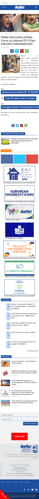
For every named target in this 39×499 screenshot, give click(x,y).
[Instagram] (28, 489)
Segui (7, 155)
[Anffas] (29, 449)
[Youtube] (36, 489)
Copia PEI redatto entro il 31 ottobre (20, 98)
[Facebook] (24, 489)
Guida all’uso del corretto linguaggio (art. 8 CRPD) (19, 276)
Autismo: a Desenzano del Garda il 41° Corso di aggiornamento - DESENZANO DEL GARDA (23, 306)
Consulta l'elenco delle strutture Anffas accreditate (19, 201)
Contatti (8, 482)
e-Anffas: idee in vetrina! (12, 220)
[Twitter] (32, 489)
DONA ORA (19, 436)
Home (2, 482)
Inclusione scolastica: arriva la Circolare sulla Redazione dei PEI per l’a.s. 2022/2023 (24, 141)
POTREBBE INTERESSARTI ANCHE (13, 134)
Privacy (21, 482)
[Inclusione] (5, 141)
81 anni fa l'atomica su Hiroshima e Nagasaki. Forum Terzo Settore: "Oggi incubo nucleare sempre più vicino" (22, 392)
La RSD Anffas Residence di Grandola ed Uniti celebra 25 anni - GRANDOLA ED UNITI (24, 316)
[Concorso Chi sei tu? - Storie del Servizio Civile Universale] (5, 363)
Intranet (27, 482)
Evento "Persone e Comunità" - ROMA (23, 332)
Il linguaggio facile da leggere (14, 238)
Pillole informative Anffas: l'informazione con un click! (19, 258)
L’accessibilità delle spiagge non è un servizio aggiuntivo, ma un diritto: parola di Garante (24, 382)
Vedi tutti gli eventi (32, 351)
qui (8, 115)
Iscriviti (32, 155)
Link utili (14, 482)
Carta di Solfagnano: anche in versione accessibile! (19, 296)
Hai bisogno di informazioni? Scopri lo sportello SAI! (19, 183)
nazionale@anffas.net (19, 468)
